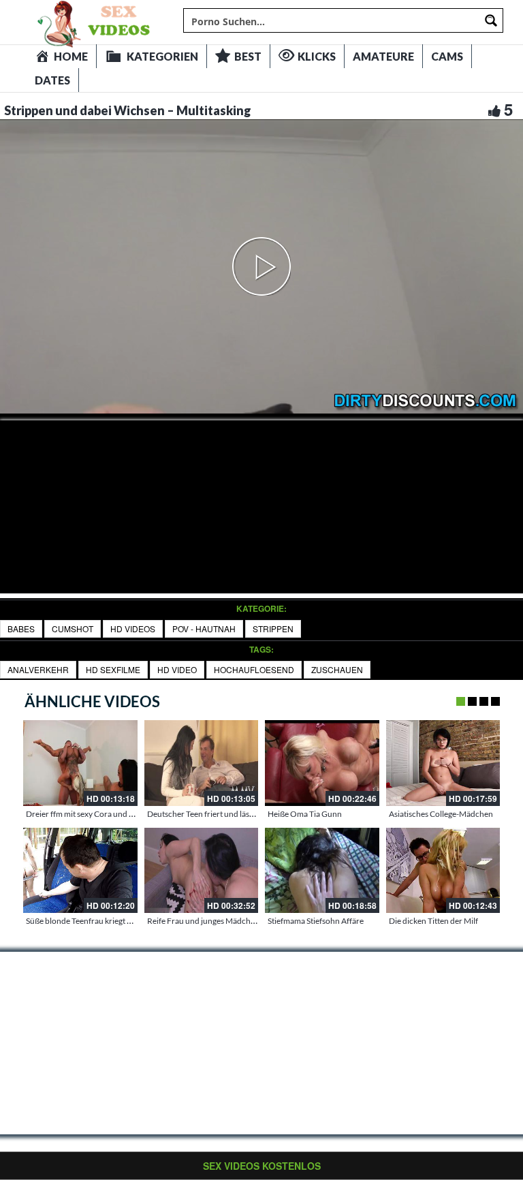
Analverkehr (38, 669)
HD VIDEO (177, 669)
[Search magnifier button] (491, 20)
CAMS (447, 56)
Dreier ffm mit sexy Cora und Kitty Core (95, 814)
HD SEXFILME (113, 669)
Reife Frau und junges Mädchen (203, 921)
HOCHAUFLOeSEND (254, 669)
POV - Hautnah (204, 628)
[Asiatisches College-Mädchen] (443, 763)
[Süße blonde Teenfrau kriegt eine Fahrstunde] (80, 871)
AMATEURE (383, 56)
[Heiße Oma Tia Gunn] (322, 763)
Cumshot (72, 628)
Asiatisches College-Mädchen (441, 814)
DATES (52, 80)
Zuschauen (337, 669)
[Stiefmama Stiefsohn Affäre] (322, 871)
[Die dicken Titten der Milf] (443, 871)
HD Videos (132, 628)
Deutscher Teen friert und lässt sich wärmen (224, 814)
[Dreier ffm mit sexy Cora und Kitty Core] (80, 763)
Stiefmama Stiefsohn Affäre (316, 921)
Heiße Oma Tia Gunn (305, 814)
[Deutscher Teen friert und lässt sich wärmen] (201, 763)
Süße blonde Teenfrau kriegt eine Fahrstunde (105, 921)
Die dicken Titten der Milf (433, 921)
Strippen (273, 628)
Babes (21, 628)
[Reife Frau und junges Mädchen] (201, 871)
